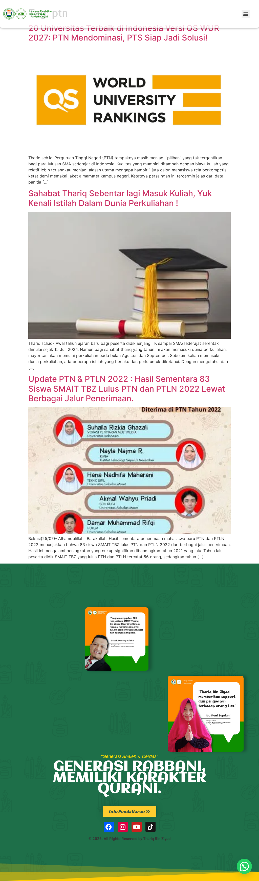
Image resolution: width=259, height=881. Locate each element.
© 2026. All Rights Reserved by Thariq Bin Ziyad (129, 838)
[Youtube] (137, 827)
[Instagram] (123, 827)
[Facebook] (109, 827)
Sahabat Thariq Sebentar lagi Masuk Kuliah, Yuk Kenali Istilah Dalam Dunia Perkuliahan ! (120, 198)
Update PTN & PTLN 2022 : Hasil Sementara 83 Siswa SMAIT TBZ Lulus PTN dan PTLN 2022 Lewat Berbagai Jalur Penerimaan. (126, 388)
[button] (246, 14)
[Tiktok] (150, 827)
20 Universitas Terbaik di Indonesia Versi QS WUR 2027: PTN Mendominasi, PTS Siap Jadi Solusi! (123, 33)
